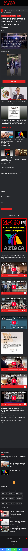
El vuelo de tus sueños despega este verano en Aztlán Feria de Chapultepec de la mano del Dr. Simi (7, 142)
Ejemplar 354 (12, 498)
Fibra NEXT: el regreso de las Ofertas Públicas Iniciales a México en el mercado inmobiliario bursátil (17, 514)
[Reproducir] (3, 276)
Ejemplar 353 (4, 498)
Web (2, 202)
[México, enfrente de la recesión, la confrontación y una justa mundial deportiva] (7, 152)
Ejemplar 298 (4, 491)
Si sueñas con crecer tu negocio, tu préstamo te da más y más (13, 457)
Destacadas (8, 12)
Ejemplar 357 (4, 500)
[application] (14, 269)
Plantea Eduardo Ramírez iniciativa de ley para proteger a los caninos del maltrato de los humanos (18, 529)
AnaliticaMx (14, 541)
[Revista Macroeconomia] (9, 3)
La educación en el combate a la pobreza (20, 158)
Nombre (3, 191)
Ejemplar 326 (11, 493)
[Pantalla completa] (25, 276)
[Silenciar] (22, 276)
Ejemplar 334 (19, 493)
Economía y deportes (11, 15)
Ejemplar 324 (19, 491)
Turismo (18, 15)
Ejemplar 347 (4, 496)
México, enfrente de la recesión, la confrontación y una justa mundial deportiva (7, 160)
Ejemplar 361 (4, 503)
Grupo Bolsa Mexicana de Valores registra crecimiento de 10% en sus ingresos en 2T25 (18, 521)
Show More (14, 81)
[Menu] (2, 3)
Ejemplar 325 (4, 493)
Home (3, 12)
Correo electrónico (5, 196)
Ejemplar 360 (19, 500)
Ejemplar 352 (19, 496)
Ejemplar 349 (12, 496)
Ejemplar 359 (11, 500)
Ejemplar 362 (11, 503)
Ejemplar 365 (19, 503)
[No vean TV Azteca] (21, 134)
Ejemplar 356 (19, 498)
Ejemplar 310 (11, 491)
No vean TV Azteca (19, 139)
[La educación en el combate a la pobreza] (21, 152)
